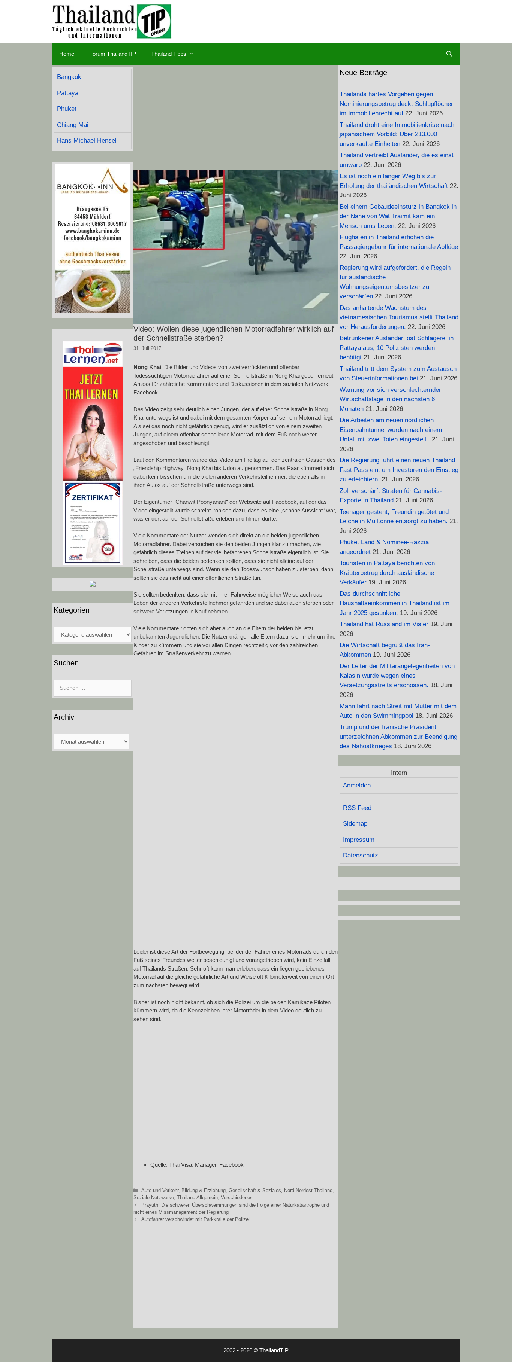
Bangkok (69, 76)
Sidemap (355, 823)
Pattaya (67, 93)
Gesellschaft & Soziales (255, 1190)
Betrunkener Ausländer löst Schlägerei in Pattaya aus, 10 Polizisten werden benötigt (397, 348)
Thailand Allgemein (197, 1197)
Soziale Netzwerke (153, 1197)
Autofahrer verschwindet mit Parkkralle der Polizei (195, 1219)
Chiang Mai (72, 124)
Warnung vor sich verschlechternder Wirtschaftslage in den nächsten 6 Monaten (390, 399)
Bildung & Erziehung (203, 1190)
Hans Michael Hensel (87, 140)
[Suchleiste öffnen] (449, 54)
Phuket (66, 108)
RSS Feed (357, 807)
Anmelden (357, 785)
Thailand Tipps (168, 54)
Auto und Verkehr (159, 1190)
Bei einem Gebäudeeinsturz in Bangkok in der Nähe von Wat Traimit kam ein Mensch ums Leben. (398, 216)
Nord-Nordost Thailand (308, 1190)
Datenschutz (360, 855)
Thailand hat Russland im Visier (384, 624)
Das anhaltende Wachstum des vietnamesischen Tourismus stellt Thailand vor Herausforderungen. (399, 317)
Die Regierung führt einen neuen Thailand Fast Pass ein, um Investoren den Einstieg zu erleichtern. (399, 470)
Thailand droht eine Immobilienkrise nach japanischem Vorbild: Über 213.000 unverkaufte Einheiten (397, 134)
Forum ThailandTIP (112, 54)
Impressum (358, 839)
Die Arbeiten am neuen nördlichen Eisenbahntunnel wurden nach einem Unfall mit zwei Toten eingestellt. (391, 430)
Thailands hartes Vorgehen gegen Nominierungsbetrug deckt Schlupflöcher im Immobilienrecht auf (396, 104)
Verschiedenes (237, 1197)
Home (66, 54)
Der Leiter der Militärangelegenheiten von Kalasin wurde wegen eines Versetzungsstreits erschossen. (397, 675)
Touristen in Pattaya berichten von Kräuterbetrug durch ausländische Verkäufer (387, 573)
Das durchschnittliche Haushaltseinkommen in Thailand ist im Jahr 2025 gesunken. (394, 603)
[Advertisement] (235, 117)
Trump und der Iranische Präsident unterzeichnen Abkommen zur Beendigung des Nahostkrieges (398, 736)
